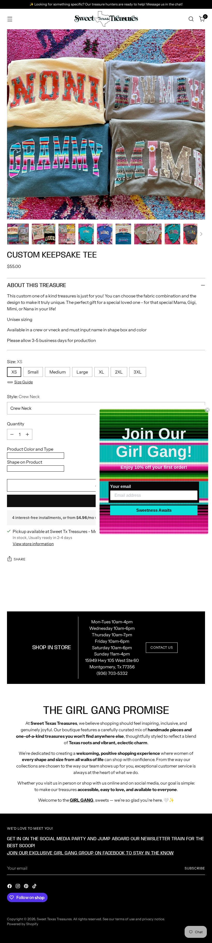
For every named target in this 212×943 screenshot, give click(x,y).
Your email (120, 486)
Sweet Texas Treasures (54, 919)
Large (82, 372)
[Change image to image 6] (123, 234)
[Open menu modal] (9, 19)
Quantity (15, 423)
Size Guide (23, 382)
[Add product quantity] (27, 434)
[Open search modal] (191, 19)
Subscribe (195, 868)
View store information (33, 544)
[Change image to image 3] (66, 234)
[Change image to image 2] (43, 234)
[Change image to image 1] (18, 234)
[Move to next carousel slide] (200, 591)
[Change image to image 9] (191, 234)
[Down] (201, 234)
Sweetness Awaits (154, 510)
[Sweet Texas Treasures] (106, 19)
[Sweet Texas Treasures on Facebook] (10, 886)
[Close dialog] (207, 409)
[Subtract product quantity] (12, 434)
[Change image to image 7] (148, 234)
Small (33, 372)
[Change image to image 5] (104, 234)
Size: (14, 361)
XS (14, 372)
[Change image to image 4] (86, 234)
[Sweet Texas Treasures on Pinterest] (27, 886)
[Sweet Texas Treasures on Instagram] (18, 886)
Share (19, 559)
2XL (119, 372)
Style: (23, 396)
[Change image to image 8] (172, 234)
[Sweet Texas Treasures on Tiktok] (35, 886)
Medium (57, 372)
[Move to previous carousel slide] (188, 591)
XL (101, 372)
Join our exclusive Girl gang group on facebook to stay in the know (90, 853)
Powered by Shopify (22, 924)
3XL (138, 372)
